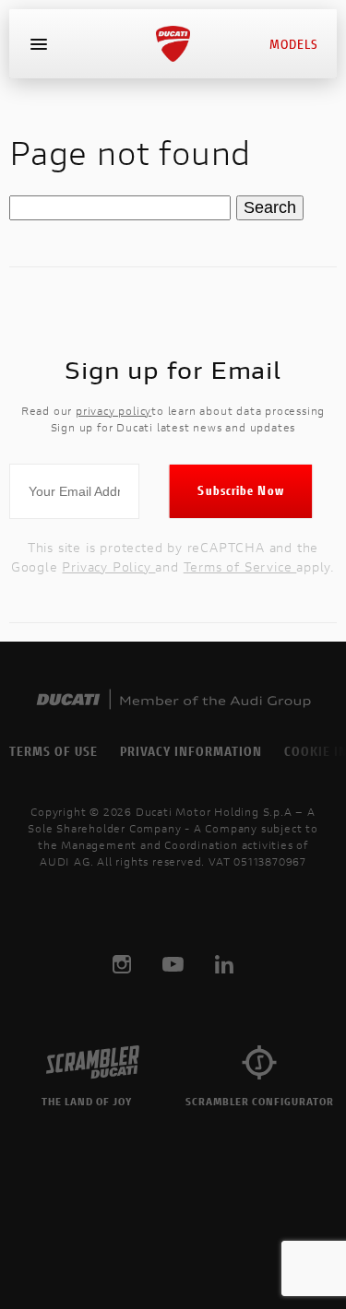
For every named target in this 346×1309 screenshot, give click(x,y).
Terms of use (53, 751)
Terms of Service (240, 566)
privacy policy (113, 411)
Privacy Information (191, 751)
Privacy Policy (108, 566)
